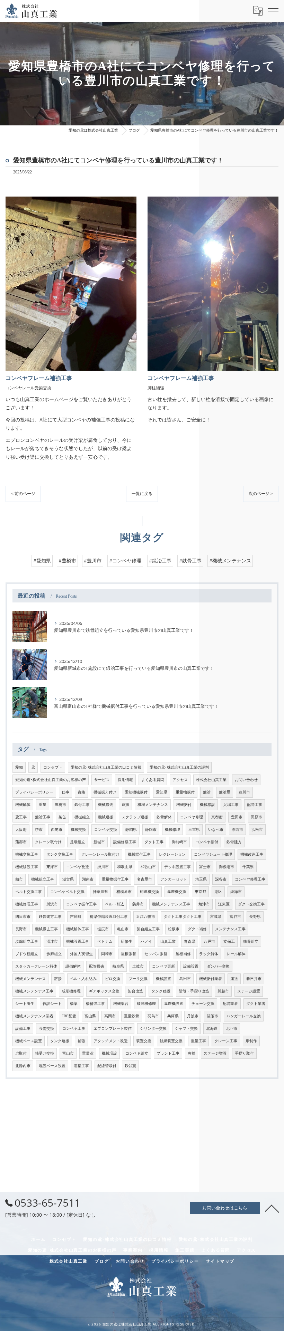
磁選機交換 (149, 891)
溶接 (58, 978)
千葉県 (248, 866)
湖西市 (237, 829)
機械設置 (163, 978)
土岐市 (138, 966)
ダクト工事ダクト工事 (182, 916)
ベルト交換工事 (28, 891)
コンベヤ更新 (163, 966)
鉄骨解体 (164, 817)
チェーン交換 (203, 1003)
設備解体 (73, 966)
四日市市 (22, 916)
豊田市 (236, 817)
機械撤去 (105, 804)
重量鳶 (88, 1053)
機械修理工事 (26, 904)
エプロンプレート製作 (113, 1028)
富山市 (68, 1053)
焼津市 (204, 904)
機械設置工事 (77, 941)
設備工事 (22, 1028)
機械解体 (22, 804)
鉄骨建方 (234, 841)
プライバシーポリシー (34, 792)
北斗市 (231, 1028)
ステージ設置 (248, 991)
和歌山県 (124, 866)
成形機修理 (71, 991)
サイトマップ (220, 1261)
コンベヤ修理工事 (250, 879)
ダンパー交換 (218, 966)
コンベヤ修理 (191, 817)
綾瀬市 (236, 891)
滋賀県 (68, 879)
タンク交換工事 (59, 854)
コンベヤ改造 (77, 866)
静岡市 (151, 829)
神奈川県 (100, 891)
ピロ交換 (112, 978)
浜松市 (257, 829)
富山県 (90, 1016)
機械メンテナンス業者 (34, 1016)
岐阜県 (118, 966)
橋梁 (74, 1003)
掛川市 (103, 866)
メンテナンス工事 (230, 928)
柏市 (19, 879)
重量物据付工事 (115, 879)
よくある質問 (152, 779)
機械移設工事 (26, 866)
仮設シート (52, 1003)
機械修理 (172, 829)
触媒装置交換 (171, 1040)
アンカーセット (173, 879)
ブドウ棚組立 (26, 953)
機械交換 (78, 829)
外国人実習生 (81, 953)
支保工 (229, 941)
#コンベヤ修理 (125, 560)
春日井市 (253, 978)
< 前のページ (23, 493)
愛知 (19, 767)
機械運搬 (105, 817)
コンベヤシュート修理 (213, 854)
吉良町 (75, 916)
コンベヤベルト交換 (67, 891)
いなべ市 (215, 829)
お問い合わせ (246, 779)
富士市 (205, 866)
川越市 (223, 991)
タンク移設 (160, 991)
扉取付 (21, 1053)
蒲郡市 (21, 841)
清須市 (212, 1016)
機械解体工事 (77, 928)
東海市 (52, 866)
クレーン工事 (225, 1040)
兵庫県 (173, 1016)
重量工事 (198, 1040)
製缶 (62, 817)
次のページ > (261, 493)
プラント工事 (168, 1053)
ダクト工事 (153, 841)
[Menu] (273, 10)
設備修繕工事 (124, 841)
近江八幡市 (145, 916)
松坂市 (173, 928)
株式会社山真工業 (211, 779)
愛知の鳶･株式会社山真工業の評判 (179, 767)
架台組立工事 (148, 928)
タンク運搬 (59, 1040)
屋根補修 (183, 953)
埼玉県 (201, 879)
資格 (81, 792)
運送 (234, 978)
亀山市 (122, 928)
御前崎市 (179, 841)
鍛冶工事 (42, 817)
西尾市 (56, 829)
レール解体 (236, 953)
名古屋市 (144, 879)
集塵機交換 (176, 891)
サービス (101, 779)
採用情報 (125, 779)
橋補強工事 (95, 1003)
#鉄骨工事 (190, 560)
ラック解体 (208, 953)
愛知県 (161, 792)
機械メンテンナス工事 (34, 991)
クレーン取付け (48, 841)
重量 (42, 804)
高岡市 (110, 1016)
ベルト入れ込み (83, 978)
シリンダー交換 (153, 1028)
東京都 (200, 891)
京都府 (217, 817)
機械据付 (184, 804)
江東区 (224, 904)
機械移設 (207, 804)
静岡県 (131, 829)
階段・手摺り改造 (194, 991)
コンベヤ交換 (105, 829)
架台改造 (135, 991)
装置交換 (143, 1040)
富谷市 (235, 916)
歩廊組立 (54, 953)
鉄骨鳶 (130, 1065)
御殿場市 (226, 866)
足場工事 (231, 804)
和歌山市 (148, 866)
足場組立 (77, 841)
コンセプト (52, 767)
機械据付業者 (210, 978)
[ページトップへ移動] (272, 1208)
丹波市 (192, 1016)
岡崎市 (107, 953)
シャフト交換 (186, 1028)
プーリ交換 (138, 978)
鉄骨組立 (250, 941)
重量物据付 (185, 792)
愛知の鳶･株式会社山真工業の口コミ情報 (106, 767)
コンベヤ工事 (73, 1028)
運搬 (125, 804)
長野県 (255, 916)
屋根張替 (128, 953)
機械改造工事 (251, 854)
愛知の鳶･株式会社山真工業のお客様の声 (50, 779)
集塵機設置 (173, 1003)
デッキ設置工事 (177, 866)
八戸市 (209, 941)
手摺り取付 (244, 1053)
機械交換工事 (26, 854)
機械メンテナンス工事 (171, 904)
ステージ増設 (215, 1053)
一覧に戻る (142, 493)
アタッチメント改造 (111, 1040)
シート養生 (24, 1003)
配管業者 (230, 1003)
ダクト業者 (255, 1003)
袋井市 (138, 904)
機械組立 (82, 817)
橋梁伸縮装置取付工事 (109, 916)
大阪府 (21, 829)
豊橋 (191, 1053)
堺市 (39, 829)
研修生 (126, 941)
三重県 (194, 829)
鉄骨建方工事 (50, 916)
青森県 (189, 941)
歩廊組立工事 (26, 941)
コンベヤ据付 (206, 841)
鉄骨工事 (82, 804)
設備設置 (190, 966)
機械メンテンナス (30, 978)
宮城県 (215, 916)
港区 (218, 891)
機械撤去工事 (46, 928)
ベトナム (105, 941)
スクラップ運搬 (135, 817)
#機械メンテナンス (230, 560)
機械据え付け (105, 792)
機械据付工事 (139, 854)
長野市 (21, 928)
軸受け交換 (44, 1053)
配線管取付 (106, 1065)
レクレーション (172, 854)
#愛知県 (42, 560)
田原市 (256, 817)
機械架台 (120, 1003)
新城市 (99, 841)
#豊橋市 (67, 560)
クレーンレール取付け (100, 854)
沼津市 (52, 941)
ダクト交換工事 (251, 904)
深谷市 (221, 879)
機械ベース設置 (28, 1040)
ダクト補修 (197, 928)
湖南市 (88, 879)
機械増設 (109, 1053)
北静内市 (22, 1065)
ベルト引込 (114, 904)
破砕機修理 (146, 1003)
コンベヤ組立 (136, 1053)
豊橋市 (60, 804)
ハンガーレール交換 (244, 1016)
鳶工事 (21, 817)
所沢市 (52, 904)
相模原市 (124, 891)
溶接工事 (81, 1065)
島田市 (185, 978)
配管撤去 (96, 966)
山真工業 (168, 941)
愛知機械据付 (136, 792)
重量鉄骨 (131, 1016)
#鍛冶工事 (160, 560)
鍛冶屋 (224, 792)
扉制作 (251, 1040)
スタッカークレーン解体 (36, 966)
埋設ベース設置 (52, 1065)
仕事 (65, 792)
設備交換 (46, 1028)
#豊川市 (92, 560)
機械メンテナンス (152, 804)
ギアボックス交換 (104, 991)
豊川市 (244, 792)
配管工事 (254, 804)
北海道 (212, 1028)
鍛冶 (207, 792)
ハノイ (146, 941)
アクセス (180, 779)
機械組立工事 (42, 879)
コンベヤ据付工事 (81, 904)
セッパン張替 (155, 953)
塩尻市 (103, 928)
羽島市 (153, 1016)
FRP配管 (69, 1016)
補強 (81, 1040)
